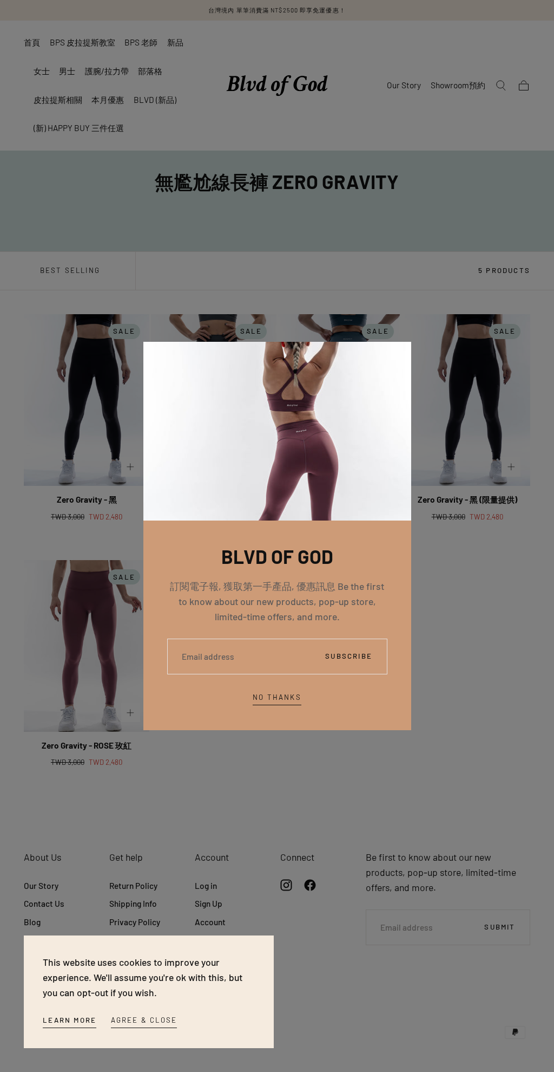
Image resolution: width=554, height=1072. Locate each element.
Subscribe (348, 656)
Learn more (69, 1020)
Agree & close (144, 1020)
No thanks (277, 697)
